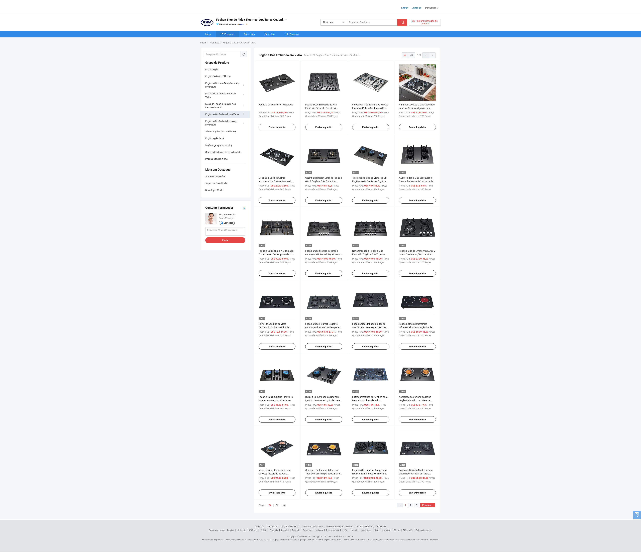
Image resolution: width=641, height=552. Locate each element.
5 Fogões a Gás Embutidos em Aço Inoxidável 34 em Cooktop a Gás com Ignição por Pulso (370, 108)
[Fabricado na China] (221, 7)
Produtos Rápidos (364, 526)
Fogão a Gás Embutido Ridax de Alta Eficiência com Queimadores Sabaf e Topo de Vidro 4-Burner (369, 327)
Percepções (381, 526)
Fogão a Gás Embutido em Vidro (222, 114)
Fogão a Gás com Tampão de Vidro (220, 95)
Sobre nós (259, 526)
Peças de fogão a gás (216, 158)
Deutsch (295, 530)
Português (307, 530)
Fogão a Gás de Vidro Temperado (276, 104)
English (230, 530)
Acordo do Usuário (289, 526)
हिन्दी (376, 530)
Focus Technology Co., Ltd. (315, 536)
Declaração (273, 526)
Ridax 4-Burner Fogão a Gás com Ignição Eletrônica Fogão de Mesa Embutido (322, 400)
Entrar (404, 7)
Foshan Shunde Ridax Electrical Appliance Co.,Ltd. (250, 19)
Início (208, 34)
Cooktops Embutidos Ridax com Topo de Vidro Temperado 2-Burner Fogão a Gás (323, 473)
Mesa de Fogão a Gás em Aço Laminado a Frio (220, 105)
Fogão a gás (211, 69)
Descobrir (270, 34)
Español (285, 530)
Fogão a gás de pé (214, 138)
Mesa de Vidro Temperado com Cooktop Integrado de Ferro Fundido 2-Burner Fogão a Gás (274, 473)
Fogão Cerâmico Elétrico (218, 76)
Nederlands (366, 530)
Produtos (229, 34)
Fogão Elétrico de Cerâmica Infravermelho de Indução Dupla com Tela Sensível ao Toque (415, 327)
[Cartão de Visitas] (244, 208)
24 (270, 505)
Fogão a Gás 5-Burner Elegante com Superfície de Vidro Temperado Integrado (323, 327)
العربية (354, 530)
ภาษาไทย (386, 530)
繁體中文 (253, 530)
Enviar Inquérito (277, 127)
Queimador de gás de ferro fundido (223, 152)
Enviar (225, 240)
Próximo (426, 505)
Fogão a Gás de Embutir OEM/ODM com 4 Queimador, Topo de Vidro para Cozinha (417, 254)
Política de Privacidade (312, 526)
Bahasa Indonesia (424, 530)
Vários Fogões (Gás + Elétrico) (221, 131)
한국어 (345, 530)
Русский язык (332, 530)
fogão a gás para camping (219, 145)
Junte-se (416, 7)
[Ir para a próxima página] (432, 55)
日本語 (263, 530)
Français (274, 530)
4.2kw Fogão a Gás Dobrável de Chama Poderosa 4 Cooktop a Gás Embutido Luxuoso (417, 181)
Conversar (228, 222)
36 (277, 505)
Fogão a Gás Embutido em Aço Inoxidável (221, 122)
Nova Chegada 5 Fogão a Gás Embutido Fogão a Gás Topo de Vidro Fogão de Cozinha (368, 254)
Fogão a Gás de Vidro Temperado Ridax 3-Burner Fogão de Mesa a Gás (369, 473)
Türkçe (397, 530)
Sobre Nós (249, 34)
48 (284, 505)
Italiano (319, 530)
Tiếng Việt (407, 530)
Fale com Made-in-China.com (339, 526)
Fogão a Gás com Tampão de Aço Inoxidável (222, 85)
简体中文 (241, 530)
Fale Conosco (292, 34)
